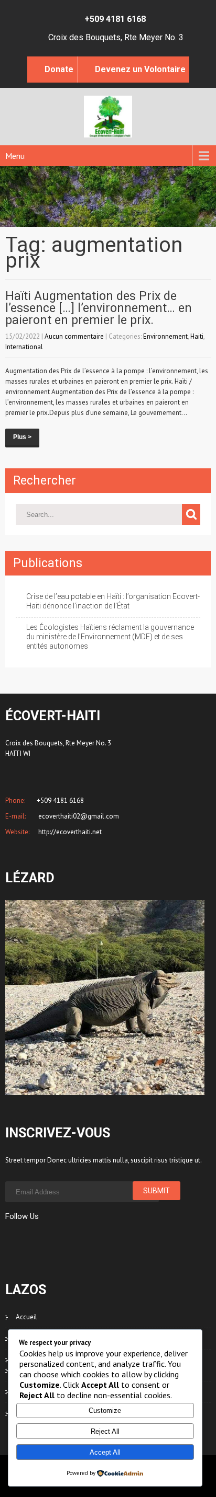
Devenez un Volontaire (140, 69)
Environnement (165, 336)
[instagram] (103, 1239)
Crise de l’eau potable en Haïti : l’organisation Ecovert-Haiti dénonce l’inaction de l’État (113, 601)
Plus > (22, 437)
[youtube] (84, 1239)
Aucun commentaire (74, 336)
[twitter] (27, 1239)
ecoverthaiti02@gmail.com (78, 816)
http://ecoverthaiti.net (69, 831)
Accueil (26, 1316)
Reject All (105, 1431)
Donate (59, 69)
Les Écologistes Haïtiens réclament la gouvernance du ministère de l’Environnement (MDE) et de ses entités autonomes (110, 636)
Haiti (196, 336)
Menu (15, 156)
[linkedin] (46, 1239)
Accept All (105, 1452)
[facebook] (8, 1239)
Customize (105, 1410)
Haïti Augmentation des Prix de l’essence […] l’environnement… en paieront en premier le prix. (98, 308)
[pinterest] (65, 1239)
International (24, 346)
